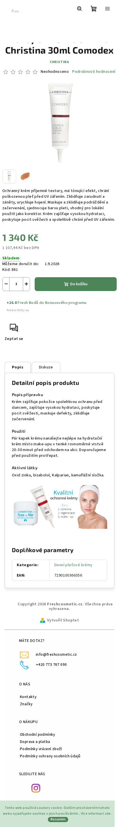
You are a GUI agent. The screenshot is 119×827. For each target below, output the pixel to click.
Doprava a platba (35, 741)
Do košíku (79, 284)
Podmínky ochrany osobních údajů (50, 756)
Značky (26, 704)
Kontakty (28, 696)
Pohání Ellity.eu (18, 310)
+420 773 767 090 (51, 664)
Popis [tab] (17, 367)
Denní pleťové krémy (73, 565)
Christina (59, 62)
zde (108, 813)
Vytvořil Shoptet (63, 620)
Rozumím (58, 819)
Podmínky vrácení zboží (41, 749)
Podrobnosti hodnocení (93, 72)
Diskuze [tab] (46, 367)
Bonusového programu (66, 303)
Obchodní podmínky (37, 734)
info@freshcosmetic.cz (56, 654)
